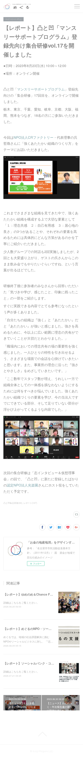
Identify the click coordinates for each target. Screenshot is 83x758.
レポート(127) (30, 502)
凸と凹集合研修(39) (12, 502)
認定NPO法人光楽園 (22, 485)
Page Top (41, 734)
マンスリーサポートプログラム (41, 89)
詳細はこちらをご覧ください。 (21, 602)
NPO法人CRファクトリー (33, 137)
